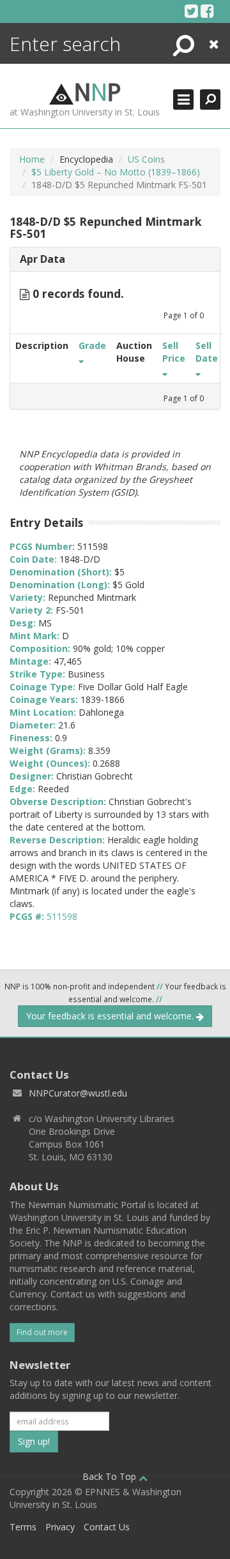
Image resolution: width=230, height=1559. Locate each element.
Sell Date (206, 351)
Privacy (60, 1527)
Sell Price (173, 351)
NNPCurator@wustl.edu (78, 1093)
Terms (23, 1527)
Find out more (42, 1332)
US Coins (146, 159)
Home (32, 159)
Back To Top (110, 1476)
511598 (62, 916)
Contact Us (107, 1527)
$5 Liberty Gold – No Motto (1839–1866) (115, 172)
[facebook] (207, 10)
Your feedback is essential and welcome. (111, 1016)
